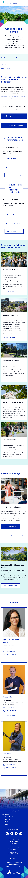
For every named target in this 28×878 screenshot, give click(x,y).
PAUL (6, 821)
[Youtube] (20, 833)
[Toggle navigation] (16, 57)
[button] (3, 167)
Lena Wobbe (7, 753)
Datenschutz (18, 862)
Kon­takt (3, 57)
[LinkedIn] (16, 833)
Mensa (7, 814)
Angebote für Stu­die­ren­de (16, 116)
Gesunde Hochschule (11, 3)
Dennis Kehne (8, 697)
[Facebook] (11, 833)
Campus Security (14, 852)
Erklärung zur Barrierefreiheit (14, 867)
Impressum (9, 862)
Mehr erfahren (10, 291)
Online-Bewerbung (10, 816)
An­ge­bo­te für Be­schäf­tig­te (16, 125)
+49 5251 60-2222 (14, 854)
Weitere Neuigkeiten (16, 231)
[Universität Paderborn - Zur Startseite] (3, 2)
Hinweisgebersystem (14, 864)
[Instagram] (7, 833)
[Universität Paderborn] (14, 872)
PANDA (7, 824)
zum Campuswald (12, 585)
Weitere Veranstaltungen (15, 175)
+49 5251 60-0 (13, 849)
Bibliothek (8, 819)
